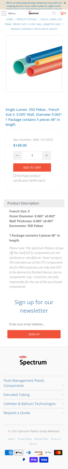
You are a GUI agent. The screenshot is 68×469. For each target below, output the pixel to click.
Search (11, 438)
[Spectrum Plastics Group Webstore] (34, 13)
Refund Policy (41, 438)
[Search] (54, 13)
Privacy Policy (25, 438)
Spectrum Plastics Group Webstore (39, 431)
